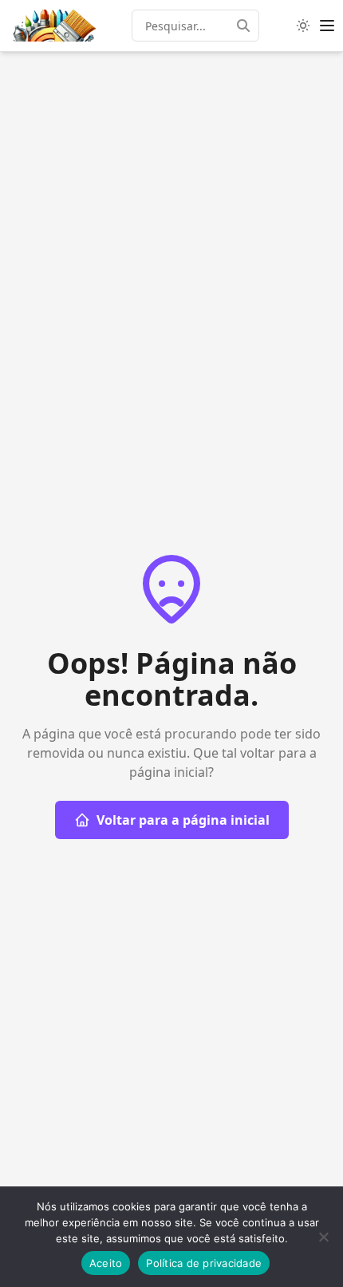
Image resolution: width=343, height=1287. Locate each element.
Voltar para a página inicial (183, 820)
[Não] (323, 1237)
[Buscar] (248, 26)
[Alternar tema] (303, 25)
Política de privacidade (204, 1263)
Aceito (106, 1263)
